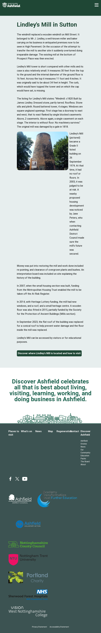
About (83, 464)
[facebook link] (10, 479)
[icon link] (24, 479)
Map (50, 431)
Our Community (85, 451)
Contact (74, 431)
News (38, 431)
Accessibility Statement (59, 627)
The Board (85, 461)
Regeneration (64, 431)
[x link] (17, 479)
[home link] (11, 5)
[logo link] (20, 498)
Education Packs (85, 457)
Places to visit (13, 433)
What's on (26, 431)
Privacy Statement (39, 627)
